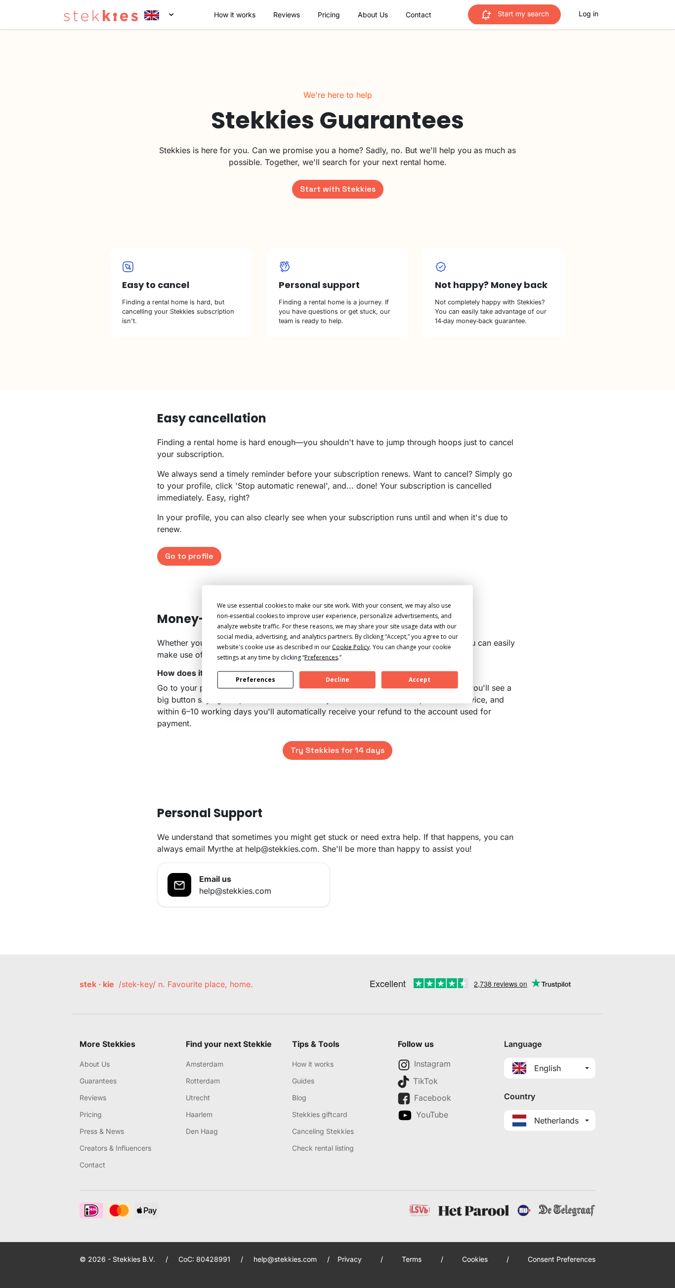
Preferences (255, 679)
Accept (419, 679)
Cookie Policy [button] (351, 646)
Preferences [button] (321, 657)
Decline (337, 679)
